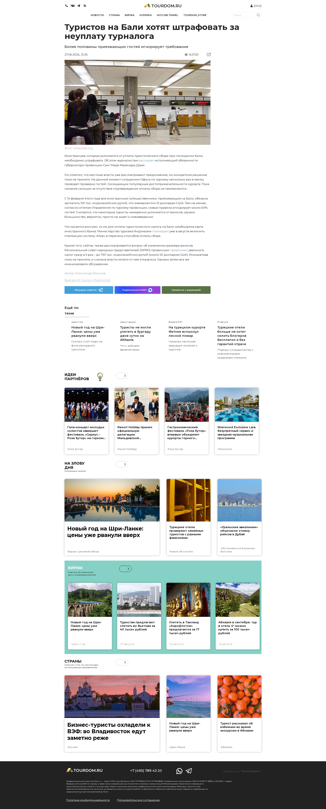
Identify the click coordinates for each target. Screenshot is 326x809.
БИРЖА (129, 15)
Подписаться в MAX (134, 290)
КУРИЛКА (146, 15)
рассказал (146, 160)
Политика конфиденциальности (88, 800)
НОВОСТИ (97, 15)
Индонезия (102, 280)
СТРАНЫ (114, 15)
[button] (119, 375)
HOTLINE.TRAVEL (167, 15)
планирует (160, 231)
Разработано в (241, 771)
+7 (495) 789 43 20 (146, 771)
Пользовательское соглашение (138, 800)
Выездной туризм (78, 280)
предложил (179, 250)
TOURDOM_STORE (194, 15)
